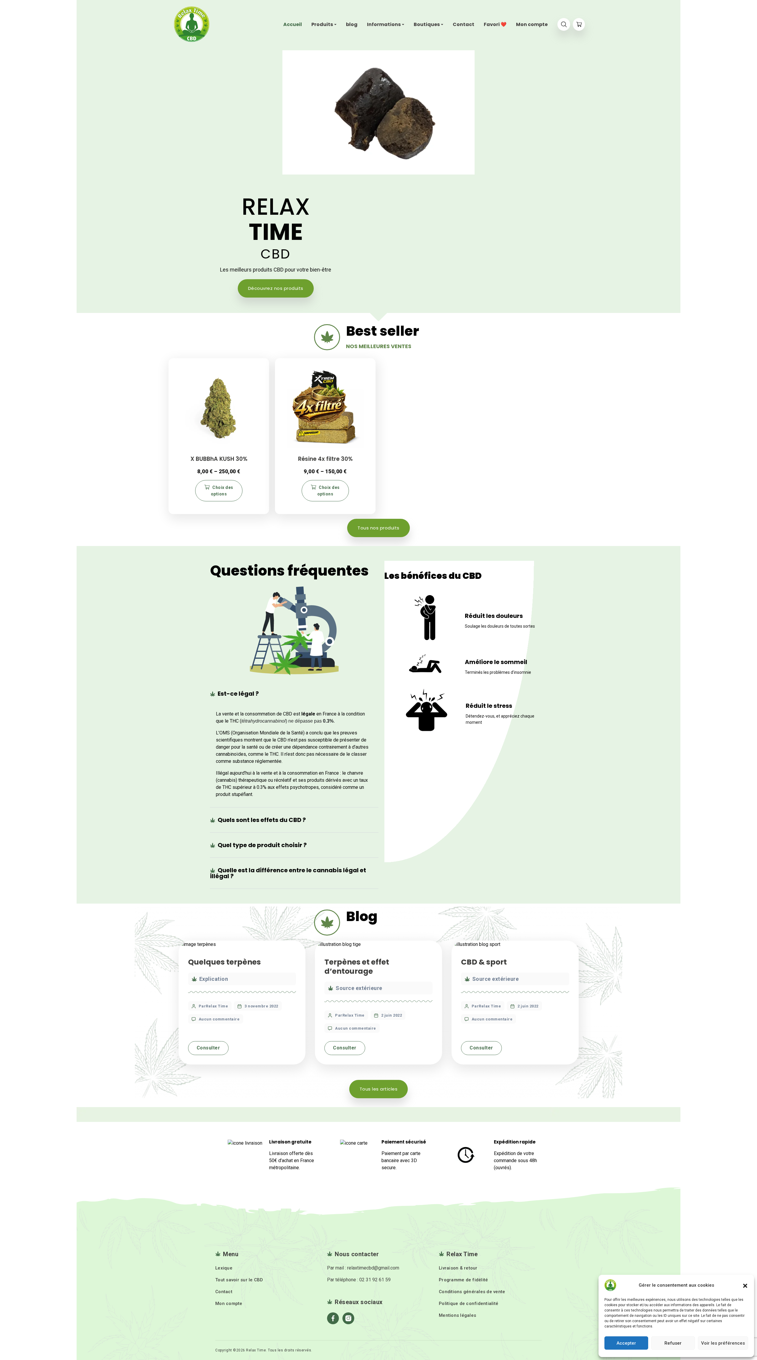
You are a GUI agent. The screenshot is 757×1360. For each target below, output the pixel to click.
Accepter (626, 1343)
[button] (745, 1285)
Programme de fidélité (463, 1280)
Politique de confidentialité (468, 1303)
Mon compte (228, 1303)
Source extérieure (359, 988)
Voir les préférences (723, 1343)
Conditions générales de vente (472, 1291)
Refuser (673, 1343)
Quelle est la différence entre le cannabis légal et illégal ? (288, 873)
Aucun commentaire (219, 1019)
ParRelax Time (213, 1006)
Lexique (223, 1268)
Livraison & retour (458, 1268)
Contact (223, 1291)
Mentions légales (457, 1315)
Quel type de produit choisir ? (262, 845)
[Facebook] (333, 1318)
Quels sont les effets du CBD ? (262, 820)
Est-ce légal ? (238, 693)
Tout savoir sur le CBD (239, 1280)
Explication (213, 979)
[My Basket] (579, 24)
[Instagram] (348, 1318)
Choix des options (222, 490)
